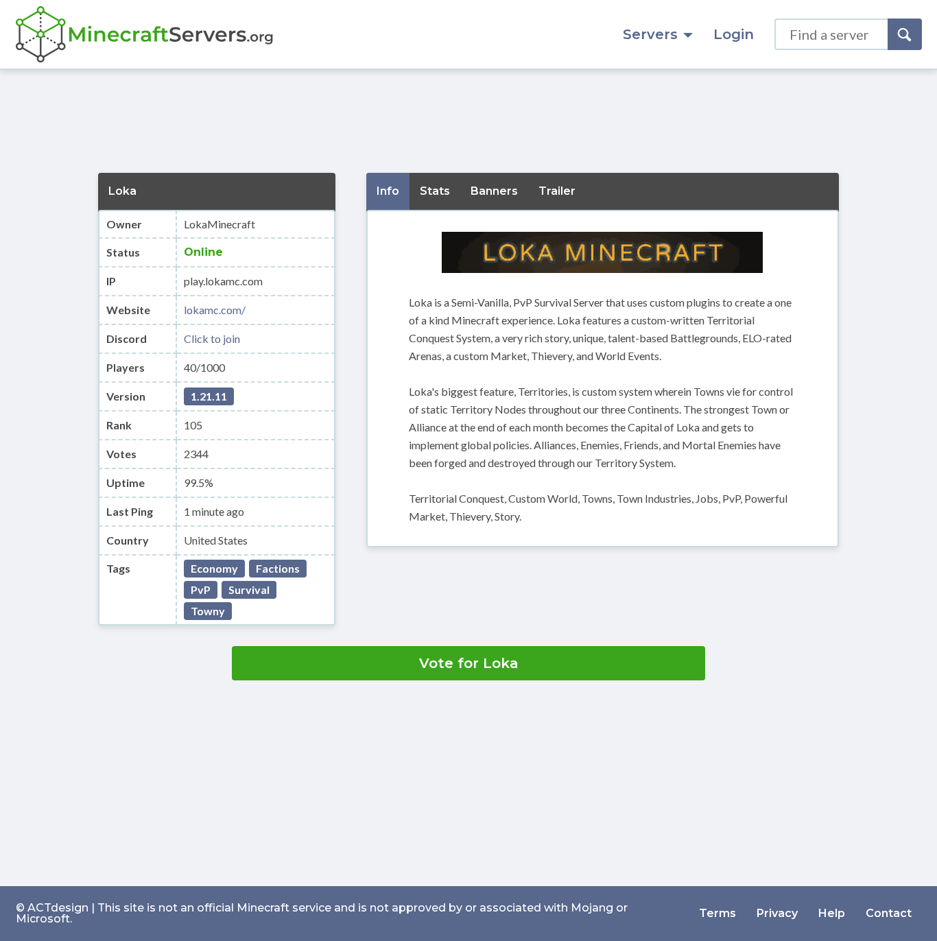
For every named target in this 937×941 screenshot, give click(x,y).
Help (831, 913)
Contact (889, 913)
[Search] (905, 34)
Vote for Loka (469, 663)
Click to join (212, 338)
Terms (717, 913)
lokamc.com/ (215, 309)
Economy (214, 568)
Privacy (777, 913)
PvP (201, 589)
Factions (278, 568)
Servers (650, 34)
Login (733, 34)
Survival (249, 589)
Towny (208, 610)
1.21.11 (209, 396)
